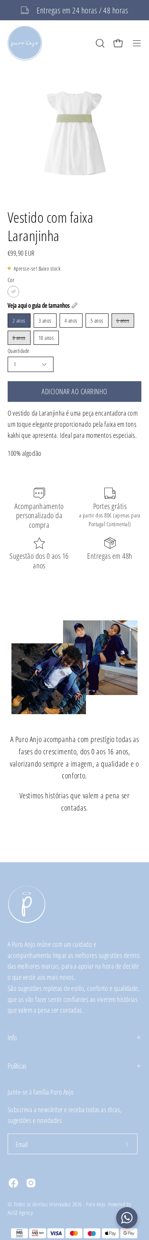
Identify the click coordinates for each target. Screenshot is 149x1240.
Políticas (17, 1066)
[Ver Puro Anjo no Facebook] (13, 1183)
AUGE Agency (20, 1212)
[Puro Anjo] (25, 43)
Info (12, 1037)
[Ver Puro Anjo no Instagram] (31, 1183)
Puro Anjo (95, 1204)
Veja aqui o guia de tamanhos (39, 305)
